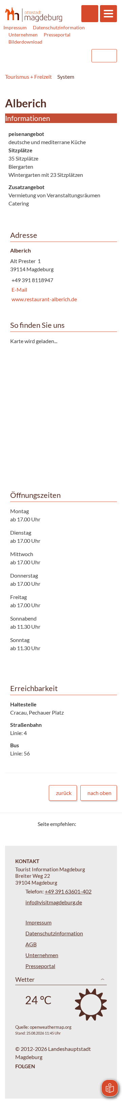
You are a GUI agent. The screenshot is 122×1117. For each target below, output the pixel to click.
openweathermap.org (51, 1027)
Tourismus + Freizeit (28, 76)
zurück (64, 793)
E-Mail (18, 289)
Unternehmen (23, 34)
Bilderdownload (25, 42)
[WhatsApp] (109, 824)
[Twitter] (84, 824)
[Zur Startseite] (33, 14)
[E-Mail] (101, 824)
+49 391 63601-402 (68, 891)
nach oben (99, 793)
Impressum (15, 27)
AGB (31, 944)
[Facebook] (92, 824)
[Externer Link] (43, 56)
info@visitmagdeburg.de (53, 902)
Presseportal (57, 34)
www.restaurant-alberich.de (43, 299)
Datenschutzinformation (59, 27)
